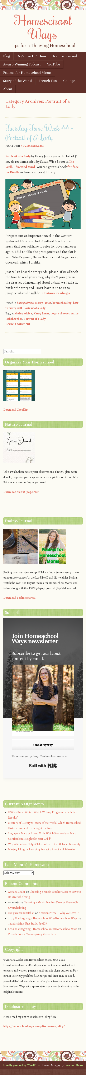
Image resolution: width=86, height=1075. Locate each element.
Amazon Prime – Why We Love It (58, 913)
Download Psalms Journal (19, 598)
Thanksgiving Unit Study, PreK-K (27, 924)
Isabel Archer (13, 319)
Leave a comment (17, 324)
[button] (43, 698)
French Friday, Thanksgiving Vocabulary (32, 934)
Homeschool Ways (43, 26)
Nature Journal (65, 56)
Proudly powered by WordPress (21, 1064)
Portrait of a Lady (17, 156)
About (7, 89)
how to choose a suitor (64, 313)
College (69, 81)
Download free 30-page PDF (21, 492)
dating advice (25, 303)
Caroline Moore (73, 1064)
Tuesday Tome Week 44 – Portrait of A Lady (39, 132)
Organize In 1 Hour (31, 56)
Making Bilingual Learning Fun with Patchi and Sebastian (42, 849)
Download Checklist (15, 410)
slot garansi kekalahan (21, 913)
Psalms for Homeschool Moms (27, 72)
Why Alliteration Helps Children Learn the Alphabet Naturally (44, 844)
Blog (6, 56)
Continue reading (56, 293)
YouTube (53, 64)
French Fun (48, 81)
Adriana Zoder (16, 892)
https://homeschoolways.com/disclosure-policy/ (34, 1026)
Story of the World (17, 81)
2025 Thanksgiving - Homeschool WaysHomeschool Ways (42, 918)
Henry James (43, 303)
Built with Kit (43, 765)
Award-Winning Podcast (22, 64)
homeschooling (62, 303)
